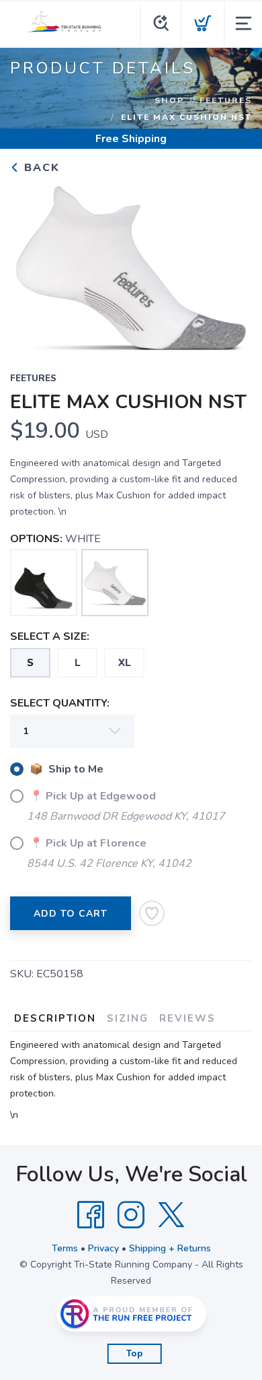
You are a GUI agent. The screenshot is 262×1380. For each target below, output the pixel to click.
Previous (30, 264)
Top (134, 1354)
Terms (65, 1248)
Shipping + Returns (170, 1248)
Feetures (226, 100)
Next (231, 264)
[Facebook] (91, 1215)
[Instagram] (131, 1215)
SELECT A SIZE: (49, 636)
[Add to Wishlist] (152, 913)
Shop (169, 100)
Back (40, 167)
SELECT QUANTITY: (60, 703)
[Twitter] (171, 1215)
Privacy (103, 1248)
